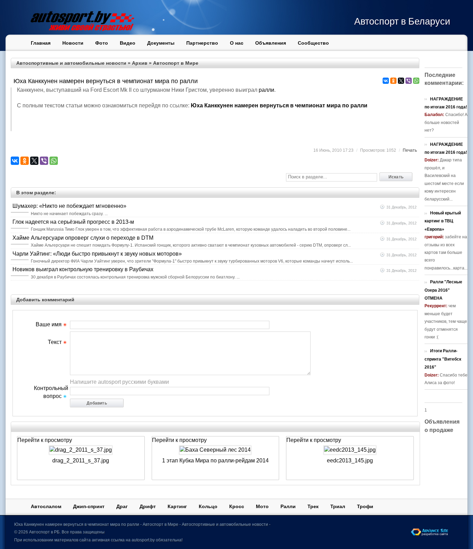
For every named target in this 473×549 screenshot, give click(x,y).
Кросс (236, 506)
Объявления (270, 43)
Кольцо (208, 506)
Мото (262, 506)
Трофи (365, 506)
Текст (55, 342)
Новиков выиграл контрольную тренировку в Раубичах (82, 269)
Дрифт (148, 506)
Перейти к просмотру (44, 440)
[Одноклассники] (393, 81)
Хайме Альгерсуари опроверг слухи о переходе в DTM (82, 238)
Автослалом (46, 506)
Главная (41, 43)
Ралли (288, 506)
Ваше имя (49, 324)
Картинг (177, 506)
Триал (337, 506)
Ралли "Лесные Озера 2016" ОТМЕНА (443, 290)
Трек (313, 506)
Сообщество (313, 43)
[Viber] (408, 81)
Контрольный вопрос (51, 390)
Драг (122, 506)
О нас (236, 43)
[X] (401, 81)
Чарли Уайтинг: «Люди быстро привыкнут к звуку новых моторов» (97, 254)
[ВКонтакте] (386, 81)
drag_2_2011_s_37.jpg (80, 460)
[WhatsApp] (416, 81)
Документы (161, 43)
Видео (127, 43)
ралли (266, 90)
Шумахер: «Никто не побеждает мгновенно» (69, 206)
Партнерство (202, 43)
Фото (101, 43)
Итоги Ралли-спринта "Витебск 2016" (443, 359)
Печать (410, 150)
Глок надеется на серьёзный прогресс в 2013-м (73, 222)
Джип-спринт (89, 506)
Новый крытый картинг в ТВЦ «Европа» (443, 221)
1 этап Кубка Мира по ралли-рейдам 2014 (215, 460)
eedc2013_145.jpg (350, 460)
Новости (72, 43)
